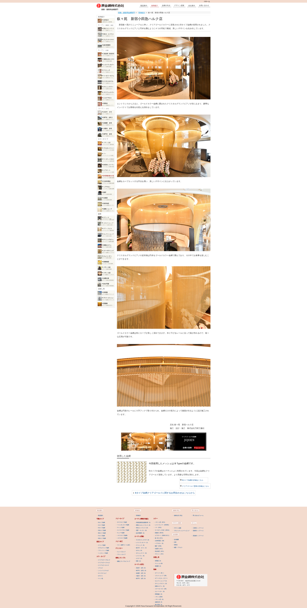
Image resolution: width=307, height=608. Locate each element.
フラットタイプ (121, 554)
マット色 (100, 578)
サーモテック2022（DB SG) (162, 530)
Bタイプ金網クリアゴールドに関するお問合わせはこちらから (165, 493)
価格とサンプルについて (123, 561)
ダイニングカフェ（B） (161, 583)
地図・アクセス (178, 547)
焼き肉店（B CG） (160, 551)
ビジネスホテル (105, 82)
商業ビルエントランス (105, 29)
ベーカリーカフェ (105, 76)
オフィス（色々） (159, 573)
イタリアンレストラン (105, 93)
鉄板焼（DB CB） (159, 532)
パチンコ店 (105, 143)
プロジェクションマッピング (181, 530)
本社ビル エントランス (105, 34)
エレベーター (105, 256)
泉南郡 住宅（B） (141, 573)
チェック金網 (120, 527)
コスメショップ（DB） (161, 575)
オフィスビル (105, 229)
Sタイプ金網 (101, 525)
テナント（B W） (159, 554)
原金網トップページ (198, 535)
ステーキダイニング (105, 251)
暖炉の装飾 (105, 193)
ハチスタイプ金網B (122, 538)
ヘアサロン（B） (159, 543)
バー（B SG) (158, 527)
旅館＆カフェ (105, 245)
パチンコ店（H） (159, 599)
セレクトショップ (105, 234)
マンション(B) (158, 563)
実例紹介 (105, 20)
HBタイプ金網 (102, 538)
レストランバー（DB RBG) (162, 525)
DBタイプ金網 (102, 530)
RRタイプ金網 (101, 533)
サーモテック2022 (105, 159)
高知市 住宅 (105, 112)
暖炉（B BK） (158, 546)
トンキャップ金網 (103, 553)
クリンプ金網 (101, 545)
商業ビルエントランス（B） (143, 525)
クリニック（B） (140, 545)
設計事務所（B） (140, 533)
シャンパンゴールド (103, 570)
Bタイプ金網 (101, 522)
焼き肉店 (105, 204)
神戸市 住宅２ (105, 118)
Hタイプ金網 (101, 527)
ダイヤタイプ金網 (122, 522)
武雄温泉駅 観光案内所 (105, 54)
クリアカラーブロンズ (104, 560)
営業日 (175, 544)
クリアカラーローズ (103, 565)
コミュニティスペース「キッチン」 (105, 40)
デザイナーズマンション (105, 298)
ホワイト (100, 576)
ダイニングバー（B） (141, 553)
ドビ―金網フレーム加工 (123, 545)
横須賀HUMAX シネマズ (105, 59)
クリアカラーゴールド (104, 562)
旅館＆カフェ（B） (160, 586)
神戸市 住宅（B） (141, 578)
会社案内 (192, 5)
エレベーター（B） (160, 591)
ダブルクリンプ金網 (103, 547)
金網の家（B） (159, 602)
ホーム (206, 1)
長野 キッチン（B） (141, 530)
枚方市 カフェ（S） (141, 547)
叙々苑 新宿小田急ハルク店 (105, 176)
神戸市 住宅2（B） (141, 570)
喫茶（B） (139, 561)
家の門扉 (105, 284)
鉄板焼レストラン (105, 165)
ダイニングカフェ (105, 240)
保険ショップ (105, 209)
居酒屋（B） (158, 566)
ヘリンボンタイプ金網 (123, 525)
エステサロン (105, 98)
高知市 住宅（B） (141, 568)
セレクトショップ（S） (161, 581)
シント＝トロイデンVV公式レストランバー (105, 148)
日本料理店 (105, 182)
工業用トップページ (198, 528)
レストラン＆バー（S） (142, 542)
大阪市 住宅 (105, 129)
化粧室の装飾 (105, 198)
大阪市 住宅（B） (141, 576)
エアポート (105, 171)
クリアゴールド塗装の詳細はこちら (195, 486)
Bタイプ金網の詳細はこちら (192, 480)
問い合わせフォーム (198, 515)
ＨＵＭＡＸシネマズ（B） (143, 540)
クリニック (105, 71)
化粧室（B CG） (159, 548)
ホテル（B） (139, 550)
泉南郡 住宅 (105, 123)
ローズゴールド (102, 573)
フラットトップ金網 (103, 550)
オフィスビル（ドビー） (161, 578)
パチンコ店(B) (158, 596)
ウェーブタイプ (121, 551)
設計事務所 (105, 45)
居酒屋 (105, 304)
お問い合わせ (205, 5)
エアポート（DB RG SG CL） (162, 535)
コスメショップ (105, 223)
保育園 (105, 293)
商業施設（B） (159, 594)
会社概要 (176, 539)
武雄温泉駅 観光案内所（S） (143, 522)
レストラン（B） (140, 555)
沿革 (175, 542)
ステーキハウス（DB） (161, 588)
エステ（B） (139, 558)
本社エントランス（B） (142, 527)
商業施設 (105, 262)
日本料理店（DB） (160, 540)
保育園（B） (158, 560)
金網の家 (105, 279)
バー (105, 154)
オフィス (105, 218)
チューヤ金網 (120, 532)
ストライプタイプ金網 (123, 530)
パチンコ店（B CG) (160, 522)
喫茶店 (105, 104)
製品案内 (144, 5)
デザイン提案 (180, 5)
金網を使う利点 (178, 515)
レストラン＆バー (105, 65)
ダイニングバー (105, 87)
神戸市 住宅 (105, 134)
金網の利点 (167, 5)
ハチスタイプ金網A (122, 535)
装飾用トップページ (198, 530)
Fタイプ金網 (101, 535)
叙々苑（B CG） (159, 538)
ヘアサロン (105, 187)
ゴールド (100, 568)
